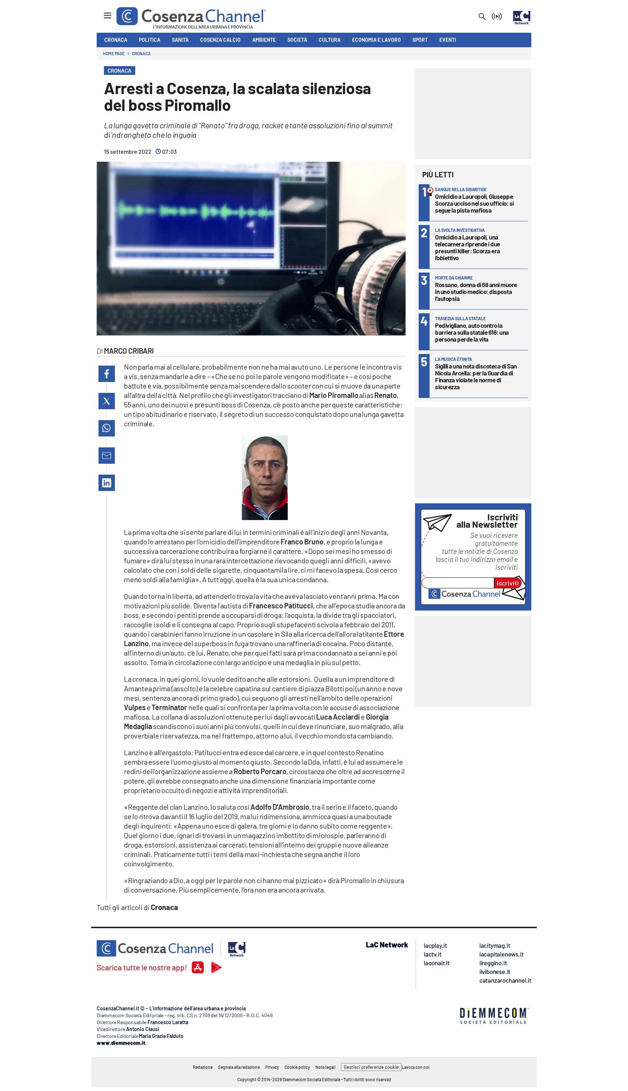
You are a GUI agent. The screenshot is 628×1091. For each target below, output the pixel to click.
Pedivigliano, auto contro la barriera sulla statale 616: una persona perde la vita (472, 332)
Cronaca (141, 53)
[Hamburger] (101, 12)
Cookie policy (297, 1067)
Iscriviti (508, 583)
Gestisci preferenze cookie (371, 1067)
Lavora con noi (416, 1067)
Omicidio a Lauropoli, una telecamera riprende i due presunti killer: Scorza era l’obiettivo (467, 247)
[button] (106, 374)
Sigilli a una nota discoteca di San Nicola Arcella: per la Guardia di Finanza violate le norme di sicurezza (476, 376)
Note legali (325, 1067)
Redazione (203, 1067)
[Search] (482, 17)
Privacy (272, 1067)
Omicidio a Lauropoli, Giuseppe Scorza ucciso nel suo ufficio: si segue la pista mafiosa (474, 203)
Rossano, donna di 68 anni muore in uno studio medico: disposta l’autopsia (476, 291)
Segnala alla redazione (239, 1067)
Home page (114, 53)
